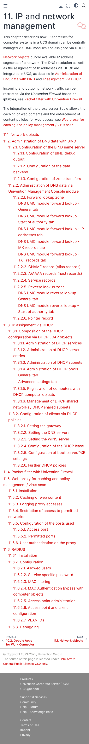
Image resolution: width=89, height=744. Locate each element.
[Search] (83, 5)
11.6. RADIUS (14, 549)
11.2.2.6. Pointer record (33, 318)
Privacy (25, 735)
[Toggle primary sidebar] (5, 6)
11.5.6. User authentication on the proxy (42, 543)
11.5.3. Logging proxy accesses (35, 504)
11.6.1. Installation (22, 555)
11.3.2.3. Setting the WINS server (41, 439)
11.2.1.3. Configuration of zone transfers (47, 178)
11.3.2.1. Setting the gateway (37, 426)
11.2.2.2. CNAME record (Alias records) (47, 267)
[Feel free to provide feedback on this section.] (81, 26)
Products (26, 679)
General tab (28, 375)
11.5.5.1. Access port (30, 529)
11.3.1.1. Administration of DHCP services (47, 343)
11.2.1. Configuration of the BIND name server (46, 147)
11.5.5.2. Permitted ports (34, 536)
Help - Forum (29, 707)
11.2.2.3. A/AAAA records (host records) (47, 273)
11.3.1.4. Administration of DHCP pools (45, 369)
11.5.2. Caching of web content (34, 497)
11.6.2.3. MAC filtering (31, 581)
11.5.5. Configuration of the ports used (41, 523)
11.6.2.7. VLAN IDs (28, 620)
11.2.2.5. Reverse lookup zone (39, 287)
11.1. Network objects (21, 134)
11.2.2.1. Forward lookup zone (38, 197)
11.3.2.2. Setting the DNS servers (41, 432)
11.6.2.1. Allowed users (32, 568)
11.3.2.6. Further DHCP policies (39, 465)
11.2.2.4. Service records (34, 280)
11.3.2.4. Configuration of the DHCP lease (48, 446)
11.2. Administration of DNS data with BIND (39, 141)
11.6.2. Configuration (25, 562)
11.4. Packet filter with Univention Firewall (38, 472)
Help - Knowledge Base (36, 712)
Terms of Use (29, 725)
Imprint (25, 730)
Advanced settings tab (37, 381)
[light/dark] (76, 5)
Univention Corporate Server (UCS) (44, 684)
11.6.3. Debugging (23, 627)
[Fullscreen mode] (68, 6)
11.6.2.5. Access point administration (44, 601)
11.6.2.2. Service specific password (43, 575)
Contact (25, 720)
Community (28, 702)
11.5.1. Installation (22, 491)
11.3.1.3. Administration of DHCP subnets (47, 362)
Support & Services (33, 697)
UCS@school (29, 689)
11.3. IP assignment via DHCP (28, 325)
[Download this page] (61, 5)
